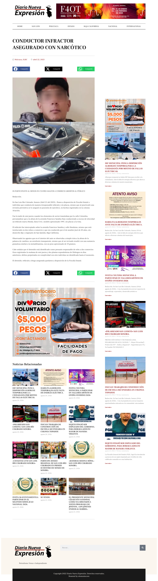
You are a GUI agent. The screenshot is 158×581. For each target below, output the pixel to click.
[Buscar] (143, 548)
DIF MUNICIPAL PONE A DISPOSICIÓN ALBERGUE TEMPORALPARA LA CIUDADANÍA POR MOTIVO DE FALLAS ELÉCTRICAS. (24, 393)
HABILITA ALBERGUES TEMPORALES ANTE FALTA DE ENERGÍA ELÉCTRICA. (52, 390)
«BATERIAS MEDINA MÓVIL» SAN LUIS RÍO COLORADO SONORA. (81, 463)
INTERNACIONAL (134, 26)
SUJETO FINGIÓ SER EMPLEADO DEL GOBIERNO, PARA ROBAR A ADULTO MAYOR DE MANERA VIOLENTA (82, 429)
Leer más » (108, 186)
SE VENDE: (45, 497)
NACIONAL (112, 26)
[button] (21, 69)
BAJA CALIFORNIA (91, 26)
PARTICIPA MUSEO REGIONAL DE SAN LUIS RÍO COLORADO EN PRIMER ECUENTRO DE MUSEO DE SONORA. (53, 466)
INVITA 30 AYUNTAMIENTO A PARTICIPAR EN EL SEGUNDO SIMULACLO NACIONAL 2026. (25, 501)
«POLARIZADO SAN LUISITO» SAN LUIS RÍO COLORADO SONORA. (23, 427)
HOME (19, 26)
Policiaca (18, 59)
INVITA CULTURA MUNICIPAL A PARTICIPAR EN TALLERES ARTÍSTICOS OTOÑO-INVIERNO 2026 (80, 391)
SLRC (25, 59)
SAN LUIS (36, 26)
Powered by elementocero (79, 576)
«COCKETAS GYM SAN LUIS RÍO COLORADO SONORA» (24, 462)
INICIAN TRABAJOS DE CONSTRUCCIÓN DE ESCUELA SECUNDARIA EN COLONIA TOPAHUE (53, 428)
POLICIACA (53, 26)
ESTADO (71, 26)
